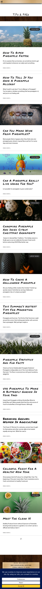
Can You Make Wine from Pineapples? (18, 132)
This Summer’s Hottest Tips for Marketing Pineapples (20, 309)
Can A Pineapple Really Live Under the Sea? (21, 182)
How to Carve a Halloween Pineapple (19, 281)
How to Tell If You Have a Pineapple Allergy (18, 80)
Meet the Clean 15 (17, 518)
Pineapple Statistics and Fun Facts (18, 361)
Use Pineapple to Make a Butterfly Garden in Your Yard (20, 392)
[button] (1, 1)
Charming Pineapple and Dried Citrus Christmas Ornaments (19, 229)
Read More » (7, 68)
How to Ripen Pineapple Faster (16, 54)
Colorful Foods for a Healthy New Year (20, 470)
